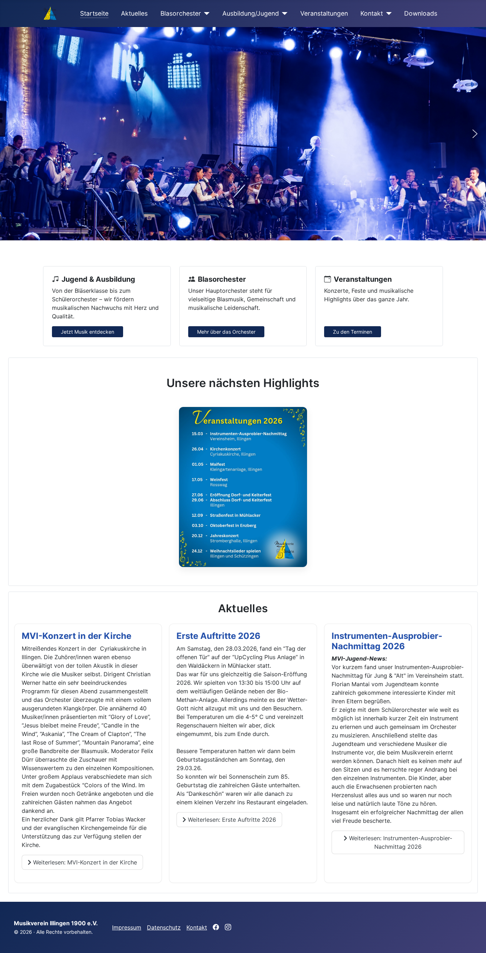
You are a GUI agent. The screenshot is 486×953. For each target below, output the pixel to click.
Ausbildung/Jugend (250, 13)
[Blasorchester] (205, 13)
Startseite (94, 13)
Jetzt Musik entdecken (87, 332)
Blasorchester (180, 13)
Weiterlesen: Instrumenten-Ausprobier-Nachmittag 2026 (399, 842)
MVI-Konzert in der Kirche (76, 636)
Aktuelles (134, 13)
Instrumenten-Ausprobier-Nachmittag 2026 (387, 641)
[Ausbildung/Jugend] (283, 13)
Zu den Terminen (352, 332)
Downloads (420, 13)
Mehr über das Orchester (226, 332)
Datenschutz (164, 927)
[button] (11, 133)
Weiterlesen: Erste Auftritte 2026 (231, 819)
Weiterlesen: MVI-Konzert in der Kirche (84, 862)
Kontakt (371, 13)
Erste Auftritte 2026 (218, 636)
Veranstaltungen (324, 13)
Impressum (126, 927)
